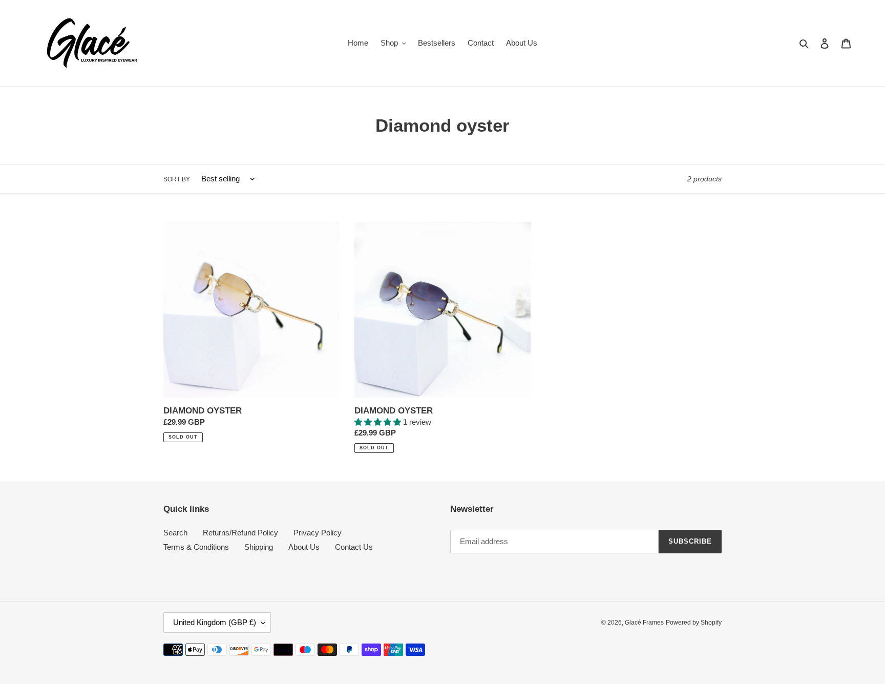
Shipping (258, 547)
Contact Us (354, 547)
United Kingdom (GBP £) (214, 622)
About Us (304, 547)
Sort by (176, 179)
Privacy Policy (317, 532)
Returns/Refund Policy (240, 532)
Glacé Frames (644, 622)
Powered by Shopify (694, 622)
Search (175, 532)
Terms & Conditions (196, 547)
